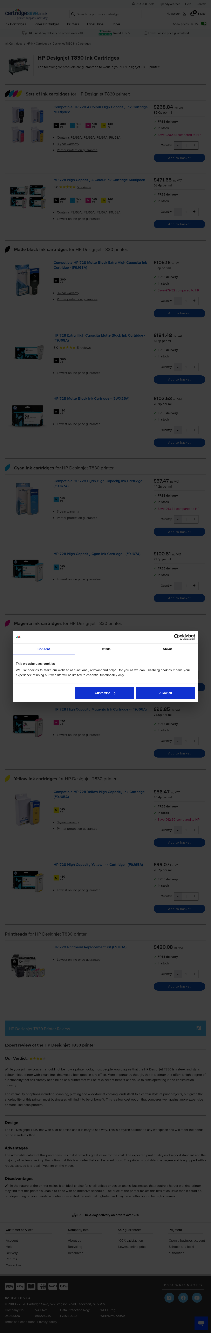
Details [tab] (106, 649)
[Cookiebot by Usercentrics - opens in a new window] (177, 637)
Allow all (165, 693)
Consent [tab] (44, 649)
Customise (102, 693)
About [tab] (167, 649)
